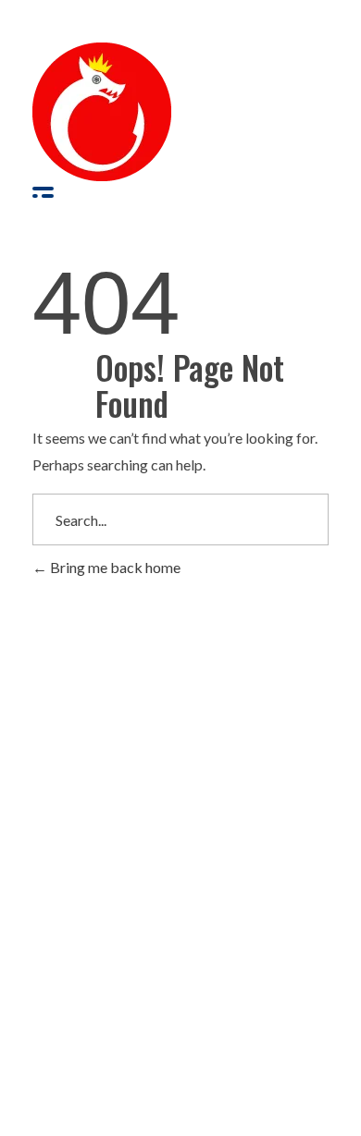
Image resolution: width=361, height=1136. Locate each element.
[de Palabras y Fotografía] (101, 112)
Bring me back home (113, 567)
